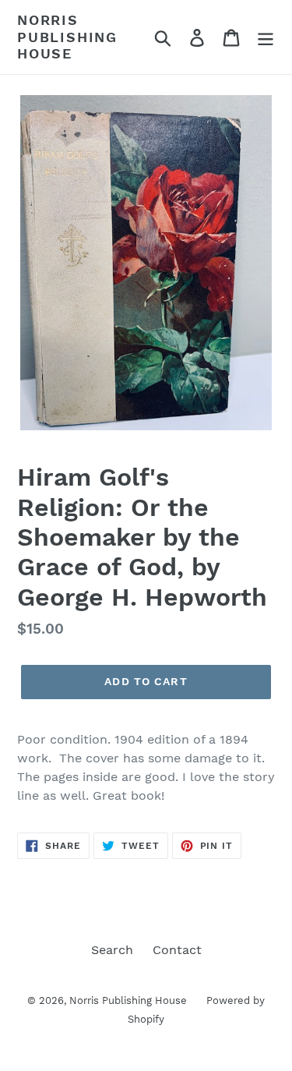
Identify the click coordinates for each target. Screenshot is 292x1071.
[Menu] (265, 37)
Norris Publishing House (67, 37)
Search (112, 949)
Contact (177, 949)
